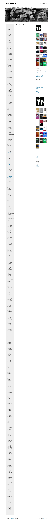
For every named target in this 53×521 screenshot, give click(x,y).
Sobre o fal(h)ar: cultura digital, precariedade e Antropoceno (10, 176)
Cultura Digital (14, 7)
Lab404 (37, 91)
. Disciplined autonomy (9, 138)
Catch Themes (45, 518)
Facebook (37, 156)
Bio (6, 7)
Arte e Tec (32, 7)
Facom (37, 90)
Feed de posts (37, 166)
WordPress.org (37, 84)
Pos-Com (37, 159)
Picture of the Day (19, 27)
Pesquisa (22, 7)
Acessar (37, 82)
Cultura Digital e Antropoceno (39, 76)
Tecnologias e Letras (27, 7)
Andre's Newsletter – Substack (39, 87)
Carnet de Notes (11, 4)
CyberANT (37, 155)
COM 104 (37, 88)
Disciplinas (18, 7)
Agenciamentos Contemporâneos (40, 75)
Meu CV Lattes (37, 92)
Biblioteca (10, 7)
